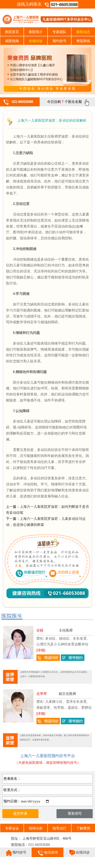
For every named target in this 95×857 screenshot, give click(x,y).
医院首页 (12, 32)
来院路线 (83, 41)
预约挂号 (59, 41)
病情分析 (36, 828)
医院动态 (83, 32)
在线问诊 (36, 41)
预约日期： (12, 801)
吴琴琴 (41, 694)
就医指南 (12, 41)
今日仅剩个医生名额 (64, 102)
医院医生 (12, 616)
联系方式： (12, 790)
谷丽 (39, 630)
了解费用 (83, 828)
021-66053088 (22, 102)
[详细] (40, 650)
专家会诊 (12, 828)
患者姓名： (12, 778)
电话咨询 (51, 852)
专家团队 (59, 32)
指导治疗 (59, 828)
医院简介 (36, 32)
